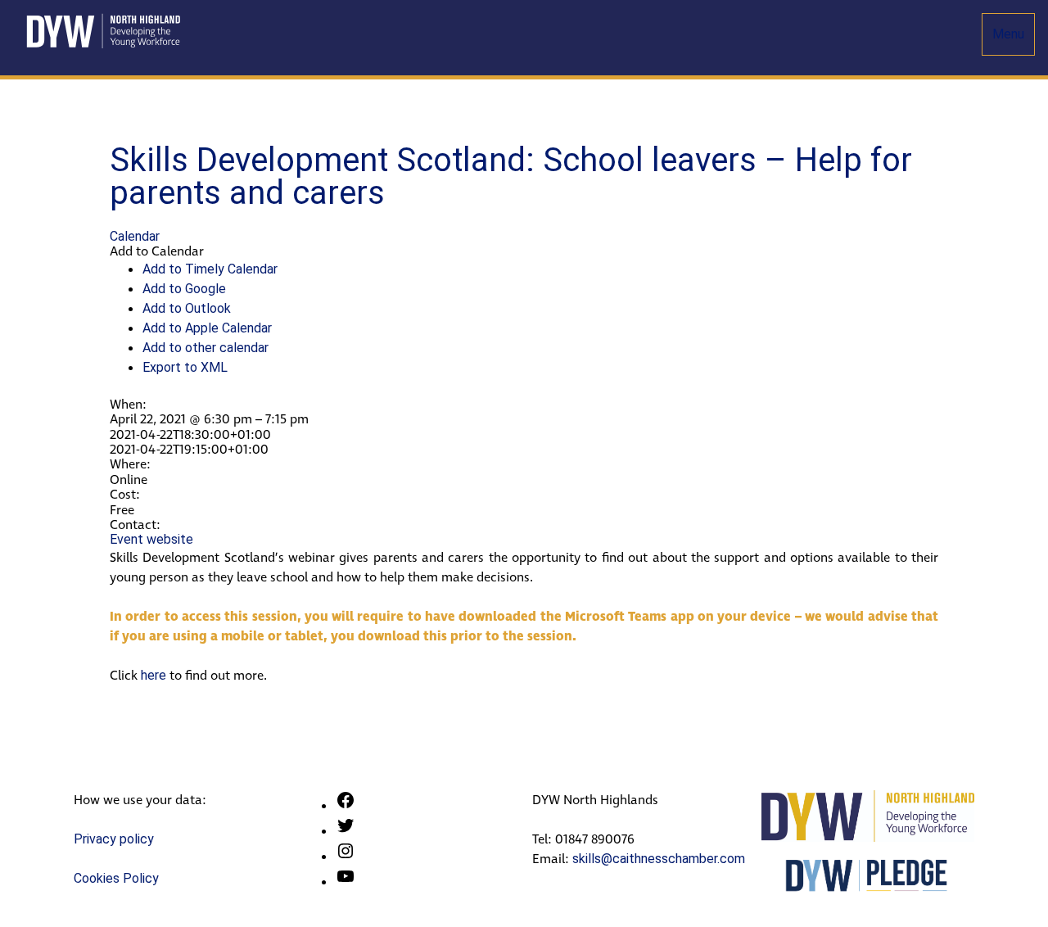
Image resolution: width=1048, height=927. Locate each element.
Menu (1008, 34)
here (152, 675)
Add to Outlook (186, 308)
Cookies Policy (116, 878)
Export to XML (185, 367)
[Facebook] (345, 805)
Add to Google (184, 288)
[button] (157, 251)
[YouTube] (345, 881)
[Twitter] (345, 831)
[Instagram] (345, 856)
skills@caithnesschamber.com (658, 858)
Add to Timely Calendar (210, 269)
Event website (151, 539)
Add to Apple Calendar (207, 328)
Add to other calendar (205, 347)
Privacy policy (114, 839)
